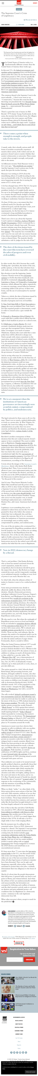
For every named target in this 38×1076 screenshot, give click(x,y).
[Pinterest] (20, 1052)
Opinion (19, 9)
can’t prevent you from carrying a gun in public (18, 87)
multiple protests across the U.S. (12, 630)
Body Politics (19, 1024)
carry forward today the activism (15, 754)
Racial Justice (19, 1020)
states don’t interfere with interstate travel (21, 609)
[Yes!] (19, 2)
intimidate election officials (26, 623)
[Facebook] (11, 1052)
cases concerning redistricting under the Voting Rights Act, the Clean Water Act (18, 835)
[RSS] (26, 1052)
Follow (19, 1048)
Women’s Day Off (8, 657)
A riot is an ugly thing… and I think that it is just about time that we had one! (18, 125)
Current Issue (19, 1034)
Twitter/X (19, 926)
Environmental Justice (19, 1017)
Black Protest (7, 707)
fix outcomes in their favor (14, 626)
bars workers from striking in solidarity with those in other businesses (17, 812)
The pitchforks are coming (22, 166)
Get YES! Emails (19, 1038)
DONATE (35, 3)
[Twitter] (14, 1052)
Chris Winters (5, 24)
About (19, 1041)
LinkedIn (27, 926)
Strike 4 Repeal (25, 712)
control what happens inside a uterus (14, 85)
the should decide (22, 493)
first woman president (9, 703)
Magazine (19, 1045)
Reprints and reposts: (8, 937)
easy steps (32, 938)
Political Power (19, 1027)
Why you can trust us (31, 20)
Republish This (19, 943)
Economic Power (19, 1030)
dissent (7, 232)
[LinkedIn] (23, 1052)
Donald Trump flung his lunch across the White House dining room (19, 104)
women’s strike (28, 779)
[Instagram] (17, 1052)
